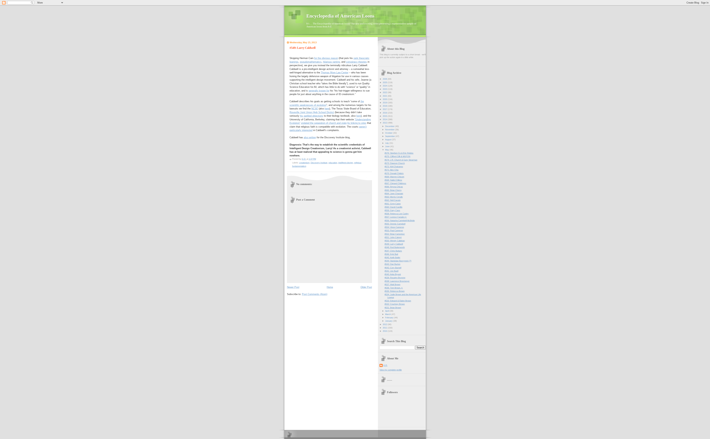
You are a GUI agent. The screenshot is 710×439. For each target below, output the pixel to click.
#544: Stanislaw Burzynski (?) (398, 261)
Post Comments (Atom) (314, 294)
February (389, 317)
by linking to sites (356, 123)
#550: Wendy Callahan (395, 241)
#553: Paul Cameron (394, 230)
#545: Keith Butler (392, 257)
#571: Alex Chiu (391, 170)
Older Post (366, 287)
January (389, 321)
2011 (385, 328)
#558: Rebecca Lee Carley (397, 214)
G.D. (385, 365)
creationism (304, 163)
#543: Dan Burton (392, 264)
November (390, 129)
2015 (385, 116)
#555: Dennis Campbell (395, 224)
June (387, 146)
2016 (385, 113)
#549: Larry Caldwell (394, 244)
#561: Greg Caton (393, 204)
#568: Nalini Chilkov (393, 180)
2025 (385, 82)
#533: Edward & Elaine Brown (398, 301)
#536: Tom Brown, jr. (394, 288)
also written (310, 137)
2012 (385, 324)
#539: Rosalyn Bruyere (395, 278)
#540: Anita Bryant (393, 274)
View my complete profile (391, 370)
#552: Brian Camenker (395, 234)
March (388, 314)
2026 (385, 79)
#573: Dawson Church (395, 163)
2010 (385, 331)
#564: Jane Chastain (394, 193)
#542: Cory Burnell (393, 268)
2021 (385, 96)
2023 (385, 89)
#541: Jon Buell (391, 271)
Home (330, 287)
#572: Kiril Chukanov (394, 166)
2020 (385, 99)
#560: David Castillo (393, 207)
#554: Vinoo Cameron (394, 227)
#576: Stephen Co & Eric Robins (399, 153)
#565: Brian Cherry (393, 190)
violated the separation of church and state (324, 123)
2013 (385, 123)
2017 (385, 109)
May (387, 150)
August (388, 139)
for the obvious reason (326, 58)
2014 (385, 119)
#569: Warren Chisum (394, 177)
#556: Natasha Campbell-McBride (400, 220)
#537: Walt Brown (392, 284)
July (387, 143)
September (390, 136)
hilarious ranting (331, 61)
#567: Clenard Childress (395, 183)
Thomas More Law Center (334, 72)
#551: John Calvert (393, 237)
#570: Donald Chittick (394, 173)
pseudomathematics (311, 61)
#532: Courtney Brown (395, 304)
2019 (385, 102)
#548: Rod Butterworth (395, 247)
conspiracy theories (356, 61)
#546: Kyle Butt (391, 254)
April (387, 311)
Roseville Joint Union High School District (312, 112)
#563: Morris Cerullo (394, 197)
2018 (385, 106)
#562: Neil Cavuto (392, 200)
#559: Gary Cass (392, 210)
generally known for (319, 90)
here (327, 108)
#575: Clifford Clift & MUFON (397, 156)
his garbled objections (311, 115)
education (333, 163)
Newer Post (293, 287)
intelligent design (345, 163)
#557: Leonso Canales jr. (396, 217)
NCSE (314, 108)
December (390, 126)
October (389, 133)
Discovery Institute (319, 163)
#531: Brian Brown (393, 307)
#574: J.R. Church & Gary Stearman (401, 160)
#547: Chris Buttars (393, 251)
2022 (385, 92)
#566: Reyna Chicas (394, 187)
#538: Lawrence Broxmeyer (397, 281)
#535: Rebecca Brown (395, 291)
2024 (385, 86)
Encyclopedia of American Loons (340, 16)
